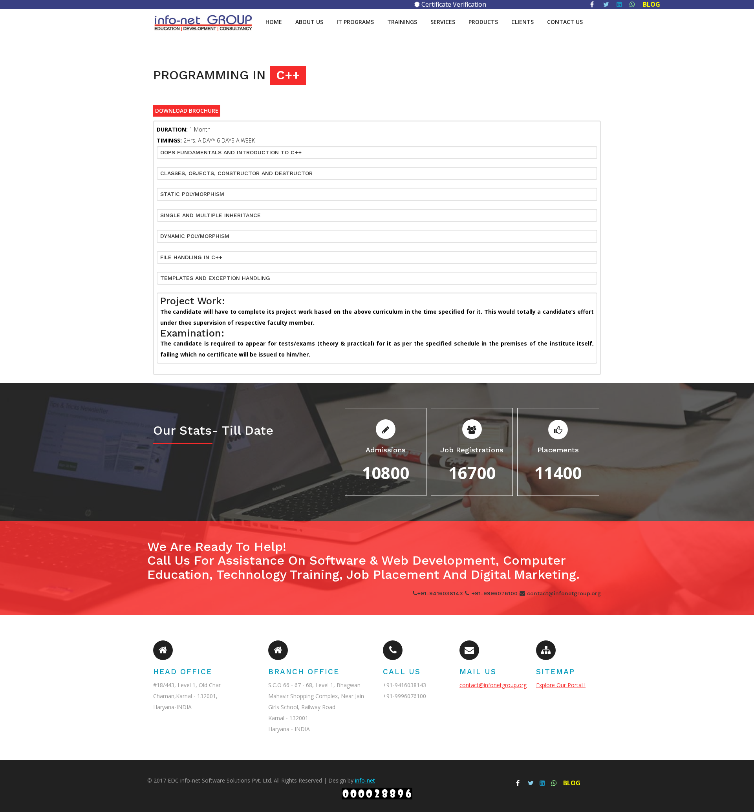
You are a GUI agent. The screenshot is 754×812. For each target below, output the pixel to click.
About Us (309, 22)
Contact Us (565, 22)
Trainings (402, 22)
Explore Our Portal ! (561, 685)
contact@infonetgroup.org (493, 685)
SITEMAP (555, 671)
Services (442, 22)
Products (483, 22)
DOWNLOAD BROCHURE (186, 111)
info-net (365, 780)
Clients (522, 22)
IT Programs (355, 22)
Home (273, 22)
